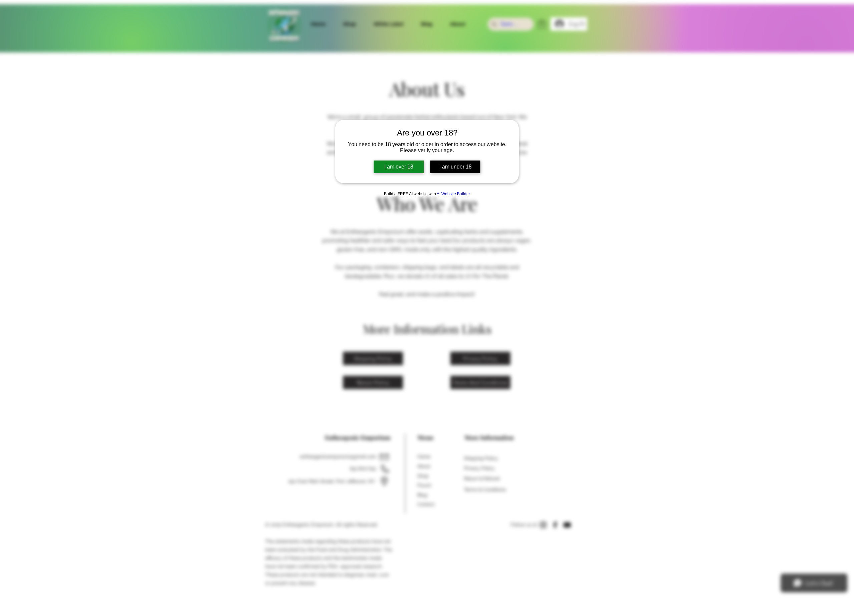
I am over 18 (398, 167)
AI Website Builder (453, 194)
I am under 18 (455, 167)
